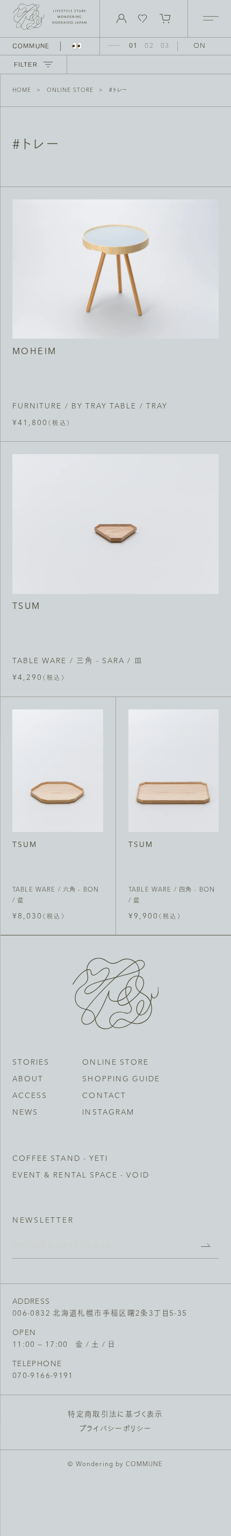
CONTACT (104, 1096)
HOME (21, 90)
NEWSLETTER (43, 1220)
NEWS (25, 1112)
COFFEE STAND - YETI (60, 1158)
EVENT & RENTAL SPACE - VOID (80, 1175)
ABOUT (28, 1079)
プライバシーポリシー (116, 1429)
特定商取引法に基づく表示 (115, 1414)
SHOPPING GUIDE (121, 1079)
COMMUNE (30, 46)
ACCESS (29, 1096)
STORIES (30, 1062)
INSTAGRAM (108, 1112)
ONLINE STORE (70, 90)
